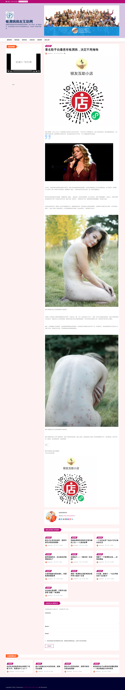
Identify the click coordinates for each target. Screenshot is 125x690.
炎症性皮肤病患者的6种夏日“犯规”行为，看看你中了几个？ (18, 667)
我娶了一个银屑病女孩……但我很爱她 (107, 558)
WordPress (26, 687)
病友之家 (47, 39)
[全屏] (39, 71)
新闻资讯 (9, 39)
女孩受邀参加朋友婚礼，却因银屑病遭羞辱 (56, 575)
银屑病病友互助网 (19, 22)
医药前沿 (24, 39)
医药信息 (17, 39)
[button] (24, 63)
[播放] (8, 71)
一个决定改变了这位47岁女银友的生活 (107, 541)
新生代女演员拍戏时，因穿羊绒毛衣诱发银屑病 (56, 541)
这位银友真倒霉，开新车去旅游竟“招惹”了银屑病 (56, 591)
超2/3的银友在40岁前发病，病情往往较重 (48, 667)
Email (47, 633)
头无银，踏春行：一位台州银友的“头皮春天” (107, 575)
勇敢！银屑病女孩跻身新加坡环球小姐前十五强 (81, 575)
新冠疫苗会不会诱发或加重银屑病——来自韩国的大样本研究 (105, 667)
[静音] (36, 71)
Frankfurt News (34, 687)
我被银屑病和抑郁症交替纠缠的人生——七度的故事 (81, 541)
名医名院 (32, 39)
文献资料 (39, 39)
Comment (48, 613)
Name (47, 626)
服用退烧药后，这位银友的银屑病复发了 (56, 558)
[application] (24, 63)
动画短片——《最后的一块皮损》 (81, 558)
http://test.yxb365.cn (69, 516)
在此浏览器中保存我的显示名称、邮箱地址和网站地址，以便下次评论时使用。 (67, 641)
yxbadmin (50, 53)
